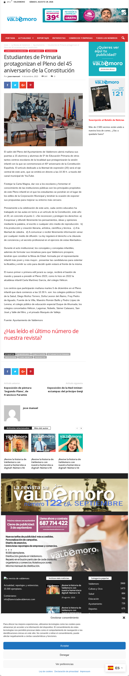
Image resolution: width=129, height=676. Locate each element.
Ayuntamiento (39, 45)
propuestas (40, 357)
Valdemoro (51, 51)
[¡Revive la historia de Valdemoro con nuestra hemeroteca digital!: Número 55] (43, 443)
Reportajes (43, 38)
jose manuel (14, 76)
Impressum (85, 671)
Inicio (6, 45)
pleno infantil (25, 357)
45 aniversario (23, 354)
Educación (94, 599)
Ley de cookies (46, 671)
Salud (91, 594)
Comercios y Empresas (81, 38)
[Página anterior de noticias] (77, 428)
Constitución (38, 354)
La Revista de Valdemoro (20, 45)
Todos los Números (106, 38)
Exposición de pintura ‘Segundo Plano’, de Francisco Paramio (17, 391)
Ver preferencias (65, 664)
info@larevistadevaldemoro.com (19, 599)
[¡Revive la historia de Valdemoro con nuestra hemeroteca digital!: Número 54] (70, 443)
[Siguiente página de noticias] (81, 428)
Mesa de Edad (10, 357)
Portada (10, 38)
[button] (124, 617)
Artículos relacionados (18, 428)
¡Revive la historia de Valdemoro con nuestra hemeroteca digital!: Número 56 (15, 463)
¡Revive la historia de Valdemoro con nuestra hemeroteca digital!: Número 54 (69, 463)
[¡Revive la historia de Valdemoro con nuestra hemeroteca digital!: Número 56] (16, 443)
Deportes (93, 609)
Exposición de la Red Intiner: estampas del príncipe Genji (65, 389)
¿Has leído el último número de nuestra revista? (41, 334)
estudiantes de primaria (58, 354)
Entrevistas (59, 38)
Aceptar (64, 645)
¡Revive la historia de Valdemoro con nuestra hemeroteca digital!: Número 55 (42, 463)
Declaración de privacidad (66, 671)
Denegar (64, 654)
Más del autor (41, 428)
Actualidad (24, 38)
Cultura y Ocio (95, 589)
